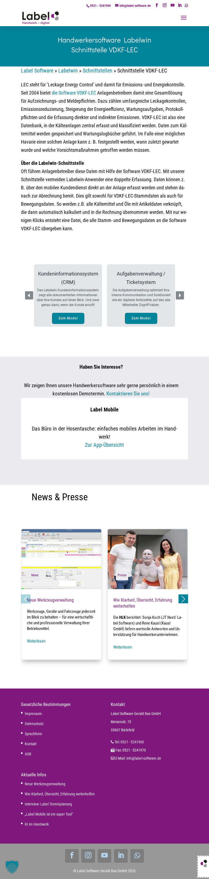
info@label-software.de (143, 758)
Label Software (37, 70)
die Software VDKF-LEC (74, 93)
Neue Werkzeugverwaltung (61, 594)
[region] (104, 295)
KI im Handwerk (37, 824)
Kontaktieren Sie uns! (128, 393)
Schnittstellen (97, 70)
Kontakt (30, 744)
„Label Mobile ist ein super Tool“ (49, 814)
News (34, 575)
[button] (68, 295)
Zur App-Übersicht (104, 445)
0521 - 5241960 (100, 6)
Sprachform (33, 734)
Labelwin (68, 70)
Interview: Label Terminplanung (48, 804)
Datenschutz (34, 724)
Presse (122, 575)
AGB (28, 754)
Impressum (33, 713)
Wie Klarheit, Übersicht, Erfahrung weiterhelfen (148, 594)
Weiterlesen (36, 641)
